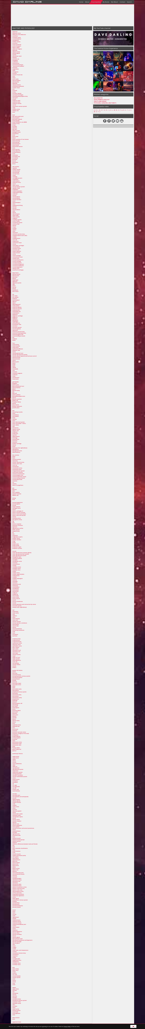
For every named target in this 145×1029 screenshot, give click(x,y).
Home (81, 2)
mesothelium (15, 587)
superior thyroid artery (18, 888)
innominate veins (17, 469)
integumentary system (18, 471)
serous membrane (17, 825)
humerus (14, 442)
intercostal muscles (17, 472)
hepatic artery (16, 429)
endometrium (16, 310)
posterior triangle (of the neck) (20, 733)
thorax (14, 936)
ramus (14, 760)
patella (14, 680)
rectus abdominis (17, 763)
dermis (14, 278)
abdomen (14, 31)
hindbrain (15, 432)
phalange (14, 700)
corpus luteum (16, 252)
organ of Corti (16, 657)
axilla (13, 107)
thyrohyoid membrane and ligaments (22, 940)
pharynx (14, 702)
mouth (14, 600)
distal (13, 285)
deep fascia (15, 273)
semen (14, 812)
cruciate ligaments (17, 267)
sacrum (14, 798)
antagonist (15, 72)
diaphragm (15, 280)
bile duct (14, 129)
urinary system (16, 977)
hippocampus (16, 436)
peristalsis (15, 693)
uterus (14, 980)
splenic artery (16, 868)
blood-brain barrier (17, 146)
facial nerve (15, 347)
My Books (106, 2)
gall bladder (15, 382)
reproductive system (17, 769)
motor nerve (15, 597)
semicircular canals (17, 814)
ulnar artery (15, 969)
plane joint (15, 715)
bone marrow (15, 149)
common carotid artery (18, 234)
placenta (14, 713)
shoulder (14, 832)
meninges (15, 581)
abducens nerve (16, 33)
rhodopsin (15, 781)
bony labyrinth (16, 151)
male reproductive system (19, 555)
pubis (13, 740)
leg (13, 521)
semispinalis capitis (17, 816)
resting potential (16, 773)
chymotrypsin (16, 214)
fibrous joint (15, 361)
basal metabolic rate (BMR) (19, 122)
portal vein (15, 729)
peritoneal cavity (16, 694)
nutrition (14, 636)
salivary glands (16, 801)
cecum (14, 184)
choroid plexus (16, 209)
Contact (122, 2)
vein (13, 992)
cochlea (14, 228)
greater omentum (17, 406)
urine (13, 979)
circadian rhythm (17, 219)
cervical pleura (16, 196)
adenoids (14, 50)
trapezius (14, 956)
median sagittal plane (18, 574)
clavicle (14, 225)
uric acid (14, 974)
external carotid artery (18, 331)
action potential (16, 44)
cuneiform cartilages (17, 270)
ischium (14, 483)
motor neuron (16, 598)
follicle (14, 367)
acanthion (15, 36)
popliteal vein (16, 726)
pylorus (14, 750)
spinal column (16, 862)
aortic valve (15, 79)
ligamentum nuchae (17, 528)
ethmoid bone (16, 323)
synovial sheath (16, 907)
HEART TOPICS (22, 423)
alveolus (14, 57)
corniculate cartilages (18, 245)
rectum (14, 762)
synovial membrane (17, 905)
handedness (15, 415)
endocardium (15, 306)
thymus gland (16, 937)
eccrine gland (15, 300)
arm (13, 89)
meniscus (14, 583)
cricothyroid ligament (18, 264)
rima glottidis (16, 786)
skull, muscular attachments (20, 848)
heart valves (15, 425)
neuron (14, 627)
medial (14, 571)
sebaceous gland (16, 811)
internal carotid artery (18, 473)
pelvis (13, 686)
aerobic (14, 54)
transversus (15, 954)
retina (14, 778)
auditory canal (16, 100)
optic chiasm (15, 647)
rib (13, 783)
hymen (14, 445)
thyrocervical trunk (17, 938)
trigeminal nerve (16, 960)
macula (14, 551)
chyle (13, 211)
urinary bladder (16, 976)
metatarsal (15, 591)
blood (13, 138)
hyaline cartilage (16, 443)
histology (14, 438)
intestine (14, 481)
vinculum (14, 1006)
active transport (16, 46)
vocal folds (15, 1012)
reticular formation (17, 775)
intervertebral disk (17, 479)
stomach (14, 877)
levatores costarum (17, 525)
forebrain (14, 374)
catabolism (15, 179)
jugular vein (15, 495)
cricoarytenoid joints (17, 260)
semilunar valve (16, 815)
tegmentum (15, 917)
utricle (14, 981)
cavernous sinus (16, 182)
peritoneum (15, 696)
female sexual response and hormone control (24, 356)
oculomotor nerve (17, 643)
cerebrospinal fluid (17, 192)
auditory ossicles (16, 103)
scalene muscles (16, 802)
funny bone (15, 379)
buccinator (15, 162)
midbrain (14, 593)
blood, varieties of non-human (20, 139)
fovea (13, 376)
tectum (14, 914)
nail (13, 610)
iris (13, 482)
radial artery (15, 756)
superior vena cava (17, 890)
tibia (13, 944)
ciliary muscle (16, 217)
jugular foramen (16, 494)
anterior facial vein (17, 74)
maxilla (14, 565)
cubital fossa (15, 268)
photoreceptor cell (17, 703)
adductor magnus (17, 49)
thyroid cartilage (16, 941)
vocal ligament (16, 1013)
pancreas (14, 673)
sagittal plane (16, 799)
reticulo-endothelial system (19, 776)
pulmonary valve (16, 745)
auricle (14, 105)
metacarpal (15, 590)
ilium (13, 458)
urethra (14, 973)
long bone (15, 535)
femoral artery (16, 357)
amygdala (15, 60)
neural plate (15, 624)
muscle (14, 603)
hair (13, 410)
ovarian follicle (16, 664)
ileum (13, 456)
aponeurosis (15, 82)
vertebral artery (16, 999)
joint (13, 491)
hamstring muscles (17, 412)
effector (14, 301)
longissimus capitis (17, 537)
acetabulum (15, 40)
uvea (13, 983)
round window (16, 791)
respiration (15, 771)
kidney (14, 498)
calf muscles (15, 166)
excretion (14, 326)
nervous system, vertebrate (19, 623)
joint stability (16, 492)
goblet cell (15, 400)
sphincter (14, 861)
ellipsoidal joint (16, 304)
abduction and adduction (19, 34)
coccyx (14, 227)
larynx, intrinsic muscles (18, 512)
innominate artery (17, 468)
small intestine (16, 851)
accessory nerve (16, 37)
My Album (114, 2)
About (87, 2)
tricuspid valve (16, 959)
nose (13, 633)
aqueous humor (16, 85)
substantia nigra (16, 884)
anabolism (15, 62)
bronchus (14, 159)
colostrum (15, 232)
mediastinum (15, 575)
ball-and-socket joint (18, 116)
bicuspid (14, 126)
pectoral (14, 682)
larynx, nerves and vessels (19, 514)
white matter (15, 1017)
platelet (14, 717)
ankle (13, 70)
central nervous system (18, 186)
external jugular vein (17, 334)
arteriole (14, 90)
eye (13, 337)
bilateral (14, 128)
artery (14, 92)
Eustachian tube (16, 324)
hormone (14, 440)
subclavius (15, 882)
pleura (14, 719)
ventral (14, 994)
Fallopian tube (16, 350)
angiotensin (15, 69)
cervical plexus (16, 198)
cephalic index (16, 188)
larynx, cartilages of (17, 511)
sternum (14, 875)
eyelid (13, 340)
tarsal (14, 910)
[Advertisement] (56, 15)
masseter (14, 562)
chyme (14, 212)
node (13, 631)
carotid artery (16, 171)
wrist (13, 1019)
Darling (33, 1)
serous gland (15, 826)
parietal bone (16, 679)
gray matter (15, 405)
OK (133, 1026)
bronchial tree (16, 156)
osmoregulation (16, 660)
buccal (14, 161)
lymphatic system (17, 548)
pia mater (15, 706)
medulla (14, 577)
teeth (13, 915)
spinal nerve (15, 865)
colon (13, 231)
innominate (15, 466)
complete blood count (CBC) (19, 235)
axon (13, 112)
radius (14, 759)
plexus (14, 722)
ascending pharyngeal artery (20, 96)
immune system (16, 459)
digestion (14, 281)
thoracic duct (15, 933)
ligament (14, 527)
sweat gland (15, 898)
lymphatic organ (16, 547)
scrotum (14, 809)
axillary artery (16, 109)
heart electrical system (18, 422)
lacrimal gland (16, 504)
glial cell (14, 393)
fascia (14, 351)
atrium (14, 99)
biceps (14, 125)
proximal (14, 739)
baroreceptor (15, 118)
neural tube (15, 626)
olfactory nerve (16, 644)
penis (13, 687)
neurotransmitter (17, 628)
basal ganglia (16, 120)
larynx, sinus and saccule (19, 515)
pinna (13, 709)
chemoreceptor (16, 202)
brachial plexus (16, 152)
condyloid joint (16, 238)
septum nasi (15, 824)
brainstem (15, 155)
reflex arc (14, 766)
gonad (14, 403)
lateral (14, 516)
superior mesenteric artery (19, 887)
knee (13, 499)
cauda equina (16, 181)
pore (13, 727)
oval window (15, 663)
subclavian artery (17, 880)
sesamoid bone (16, 831)
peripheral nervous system (19, 692)
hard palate (15, 416)
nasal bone (15, 611)
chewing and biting (17, 205)
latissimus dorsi (16, 518)
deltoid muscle (16, 274)
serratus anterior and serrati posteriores (23, 828)
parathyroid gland (17, 677)
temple (14, 918)
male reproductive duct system (20, 554)
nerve (13, 617)
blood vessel (15, 145)
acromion (14, 43)
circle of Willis (16, 221)
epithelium (15, 320)
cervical (14, 195)
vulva (13, 1014)
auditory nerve (16, 102)
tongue (14, 947)
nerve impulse (16, 618)
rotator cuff (15, 789)
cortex (14, 254)
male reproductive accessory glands (21, 552)
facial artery (15, 344)
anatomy (14, 67)
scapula (14, 805)
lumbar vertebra (16, 539)
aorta (13, 77)
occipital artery (16, 638)
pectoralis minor (16, 684)
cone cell (14, 240)
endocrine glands (16, 307)
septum (14, 822)
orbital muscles (16, 654)
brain (13, 153)
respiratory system (17, 772)
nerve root (15, 620)
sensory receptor (16, 821)
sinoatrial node (16, 835)
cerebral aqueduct (17, 191)
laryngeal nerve (16, 508)
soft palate (15, 857)
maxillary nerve (16, 568)
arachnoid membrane (18, 86)
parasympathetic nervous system (21, 676)
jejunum (14, 489)
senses (14, 818)
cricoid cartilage (16, 261)
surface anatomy (17, 892)
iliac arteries (15, 455)
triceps (14, 957)
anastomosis (15, 63)
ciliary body (15, 215)
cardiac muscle (16, 169)
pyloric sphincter (16, 749)
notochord (15, 634)
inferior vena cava (17, 463)
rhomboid (15, 782)
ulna (13, 967)
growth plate (15, 407)
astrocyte (15, 97)
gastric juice (15, 384)
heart (13, 420)
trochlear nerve (16, 963)
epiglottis (15, 317)
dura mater (15, 291)
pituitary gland (16, 710)
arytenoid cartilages (17, 95)
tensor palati (15, 927)
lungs (13, 541)
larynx (14, 509)
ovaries (14, 666)
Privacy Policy (67, 1026)
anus (13, 76)
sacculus (14, 793)
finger (13, 364)
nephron (14, 616)
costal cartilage (16, 255)
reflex (13, 765)
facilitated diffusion (17, 349)
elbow (13, 303)
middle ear (15, 594)
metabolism (15, 588)
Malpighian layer (16, 557)
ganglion (14, 383)
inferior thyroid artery (18, 462)
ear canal (14, 295)
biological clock (16, 132)
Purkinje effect (16, 748)
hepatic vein (15, 430)
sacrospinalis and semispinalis (20, 796)
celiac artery (15, 185)
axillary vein (15, 110)
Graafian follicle (16, 402)
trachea (14, 951)
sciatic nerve (15, 806)
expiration (15, 330)
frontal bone (15, 377)
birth (13, 135)
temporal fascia (16, 921)
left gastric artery (17, 519)
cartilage (14, 176)
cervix (13, 201)
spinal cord (15, 864)
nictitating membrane (18, 630)
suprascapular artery (18, 891)
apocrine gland (16, 80)
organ (14, 656)
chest (13, 204)
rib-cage (14, 785)
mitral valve (15, 595)
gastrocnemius (16, 387)
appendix (14, 83)
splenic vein (15, 870)
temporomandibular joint (19, 924)
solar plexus (15, 858)
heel (13, 426)
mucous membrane (17, 601)
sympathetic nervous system (20, 900)
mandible (14, 560)
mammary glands (17, 558)
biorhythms (15, 133)
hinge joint (15, 433)
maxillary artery (16, 567)
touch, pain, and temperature (20, 950)
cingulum (14, 218)
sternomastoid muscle (18, 874)
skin (13, 845)
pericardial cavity (17, 689)
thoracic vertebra (17, 934)
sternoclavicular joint (18, 872)
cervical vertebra (16, 199)
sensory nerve (16, 819)
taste (13, 911)
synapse (14, 901)
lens (13, 522)
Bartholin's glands (17, 119)
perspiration (15, 699)
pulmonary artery (17, 742)
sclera (13, 808)
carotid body (15, 172)
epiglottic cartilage (17, 316)
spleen (14, 867)
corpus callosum (16, 251)
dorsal (14, 288)
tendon (14, 926)
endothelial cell (16, 311)
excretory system (17, 327)
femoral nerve (16, 359)
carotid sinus (15, 173)
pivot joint (15, 712)
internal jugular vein (17, 475)
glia (13, 392)
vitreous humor (16, 1010)
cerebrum (14, 194)
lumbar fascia (16, 538)
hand (13, 413)
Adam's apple (15, 47)
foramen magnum (17, 373)
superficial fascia (16, 885)
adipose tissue (16, 51)
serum (14, 829)
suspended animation (18, 894)
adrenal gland (16, 53)
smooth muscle (16, 854)
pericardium (15, 690)
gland (13, 389)
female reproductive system (19, 354)
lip (13, 532)
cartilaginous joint (17, 178)
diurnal (14, 287)
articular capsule (16, 93)
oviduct (14, 667)
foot (13, 370)
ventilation (15, 993)
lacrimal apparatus (17, 502)
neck (13, 614)
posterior (14, 730)
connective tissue (17, 242)
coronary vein (16, 250)
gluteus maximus (17, 399)
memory (14, 580)
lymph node (15, 544)
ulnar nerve (15, 970)
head (13, 417)
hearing (14, 419)
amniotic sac (15, 59)
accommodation (16, 39)
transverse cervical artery (19, 953)
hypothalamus (16, 452)
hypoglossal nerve (17, 450)
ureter (14, 971)
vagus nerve (15, 989)
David (18, 1)
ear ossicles (15, 297)
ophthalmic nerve (17, 646)
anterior (14, 73)
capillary (14, 168)
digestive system (16, 283)
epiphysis (14, 318)
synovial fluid (15, 903)
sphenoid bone (16, 859)
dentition (14, 277)
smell (13, 852)
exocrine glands (16, 328)
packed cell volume (17, 670)
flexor (13, 366)
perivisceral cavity (17, 697)
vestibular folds (16, 1002)
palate (14, 671)
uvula (13, 984)
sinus (13, 837)
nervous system (16, 621)
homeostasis (15, 439)
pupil (13, 746)
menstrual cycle (16, 584)
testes (14, 928)
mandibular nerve (17, 561)
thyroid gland (16, 943)
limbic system (16, 529)
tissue (14, 946)
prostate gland (16, 737)
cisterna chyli (15, 224)
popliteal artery (16, 725)
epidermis (15, 314)
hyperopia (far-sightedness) (19, 448)
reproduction (15, 768)
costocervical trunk (17, 257)
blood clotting (16, 140)
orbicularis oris (16, 651)
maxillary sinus (16, 570)
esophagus (15, 321)
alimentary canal (16, 56)
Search (129, 2)
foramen (14, 372)
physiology (15, 704)
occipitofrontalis (16, 641)
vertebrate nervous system (19, 1000)
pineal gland (15, 707)
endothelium (15, 313)
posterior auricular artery (19, 732)
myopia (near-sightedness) (19, 607)
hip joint (14, 435)
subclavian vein (16, 881)
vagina (14, 987)
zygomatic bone (16, 1022)
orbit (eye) (15, 653)
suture (14, 897)
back (13, 115)
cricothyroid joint (17, 262)
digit (13, 284)
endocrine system (17, 308)
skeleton (14, 842)
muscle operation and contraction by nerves (24, 604)
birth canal (15, 136)
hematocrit (15, 428)
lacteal (14, 505)
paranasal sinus (16, 674)
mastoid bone (16, 564)
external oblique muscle (18, 336)
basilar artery (16, 123)
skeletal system (16, 841)
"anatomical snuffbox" (18, 66)
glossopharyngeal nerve (18, 396)
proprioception (16, 736)
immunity (15, 461)
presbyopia (15, 735)
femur (14, 360)
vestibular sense (16, 1003)
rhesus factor (16, 779)
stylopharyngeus (16, 878)
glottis (14, 397)
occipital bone (16, 640)
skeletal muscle (16, 838)
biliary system (16, 130)
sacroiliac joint (16, 795)
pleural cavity (16, 720)
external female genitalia (19, 333)
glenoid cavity (16, 390)
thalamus (15, 930)
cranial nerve (15, 258)
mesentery (15, 585)
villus (13, 1004)
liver (13, 534)
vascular (14, 990)
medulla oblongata (17, 578)
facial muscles (16, 346)
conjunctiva (15, 241)
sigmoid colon (16, 834)
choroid (14, 208)
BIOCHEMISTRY (98, 98)
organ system (16, 659)
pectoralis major (16, 683)
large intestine (16, 506)
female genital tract (17, 353)
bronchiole (15, 158)
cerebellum (15, 189)
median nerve (16, 572)
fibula (13, 363)
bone (13, 148)
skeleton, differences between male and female (24, 844)
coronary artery (16, 248)
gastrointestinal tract (18, 386)
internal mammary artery (19, 476)
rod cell (14, 788)
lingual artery (16, 531)
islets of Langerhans (17, 485)
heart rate (15, 423)
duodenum (15, 290)
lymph (14, 542)
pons (13, 723)
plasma (14, 716)
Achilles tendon (16, 41)
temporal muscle (16, 923)
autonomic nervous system (19, 106)
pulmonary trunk (16, 743)
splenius (14, 871)
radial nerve (15, 758)
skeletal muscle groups (18, 839)
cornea (14, 244)
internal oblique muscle (18, 478)
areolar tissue (16, 87)
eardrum (14, 298)
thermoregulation (17, 931)
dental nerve (15, 275)
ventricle (14, 996)
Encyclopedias (96, 2)
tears (13, 913)
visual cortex (15, 1009)
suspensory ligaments (18, 895)
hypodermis (15, 449)
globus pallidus (16, 394)
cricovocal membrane (18, 265)
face (13, 343)
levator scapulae (16, 524)
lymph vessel (15, 545)
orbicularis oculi (16, 650)
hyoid (13, 446)
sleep (13, 849)
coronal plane (16, 247)
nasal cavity (15, 613)
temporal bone (16, 920)
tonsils (14, 948)
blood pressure (16, 143)
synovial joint (15, 904)
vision (13, 1007)
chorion (14, 206)
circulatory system (17, 222)
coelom (14, 229)
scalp (13, 804)
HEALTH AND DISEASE (100, 101)
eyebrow (14, 339)
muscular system (16, 605)
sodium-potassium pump (19, 855)
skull (13, 847)
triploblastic (15, 961)
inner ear (14, 465)
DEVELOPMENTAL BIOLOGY (102, 99)
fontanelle (15, 369)
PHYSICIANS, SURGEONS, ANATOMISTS (105, 103)
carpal (14, 175)
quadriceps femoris (17, 753)
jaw (13, 488)
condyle (14, 237)
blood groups (15, 142)
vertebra (14, 997)
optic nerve (15, 649)
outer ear (14, 661)
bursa (13, 163)
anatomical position (17, 64)
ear (13, 294)
